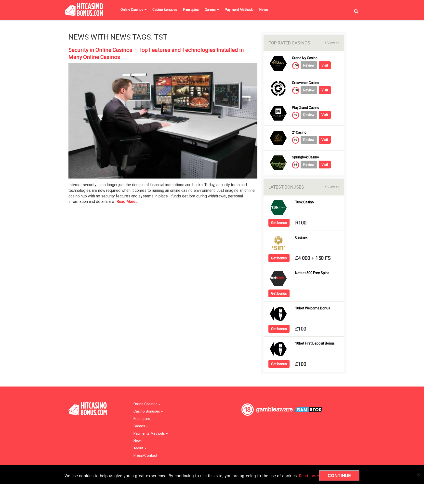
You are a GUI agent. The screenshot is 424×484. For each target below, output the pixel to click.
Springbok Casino (305, 157)
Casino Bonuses (164, 10)
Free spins (191, 10)
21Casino (299, 132)
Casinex (301, 237)
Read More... (127, 201)
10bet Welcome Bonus (312, 308)
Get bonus (279, 223)
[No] (417, 474)
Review (309, 65)
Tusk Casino (304, 202)
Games (210, 10)
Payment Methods (239, 10)
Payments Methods (149, 433)
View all (331, 43)
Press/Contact (145, 455)
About (138, 448)
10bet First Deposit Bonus (315, 343)
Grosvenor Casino (305, 83)
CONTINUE (339, 475)
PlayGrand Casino (305, 108)
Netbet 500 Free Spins (312, 273)
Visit (324, 65)
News (263, 10)
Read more (309, 475)
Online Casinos (132, 10)
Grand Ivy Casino (305, 58)
